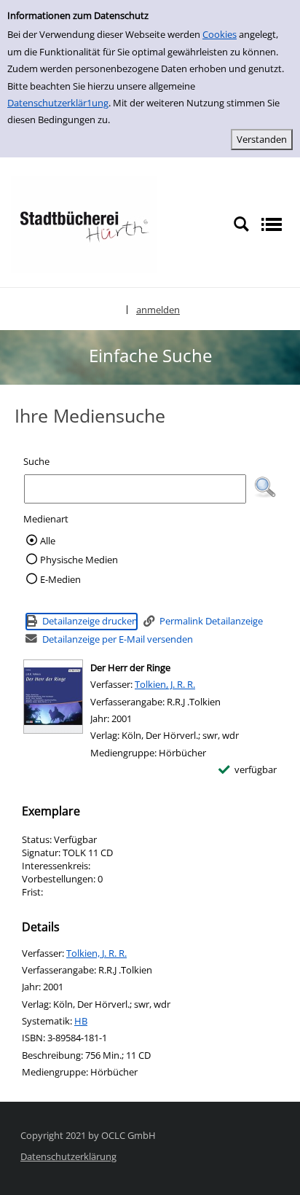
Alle (47, 540)
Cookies (219, 34)
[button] (265, 487)
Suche (36, 461)
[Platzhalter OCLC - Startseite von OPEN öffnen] (84, 223)
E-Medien (60, 579)
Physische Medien (79, 559)
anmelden (158, 309)
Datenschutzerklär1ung (57, 102)
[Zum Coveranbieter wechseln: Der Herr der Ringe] (53, 696)
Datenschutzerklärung (68, 1156)
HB (80, 1020)
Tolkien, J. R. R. (165, 684)
